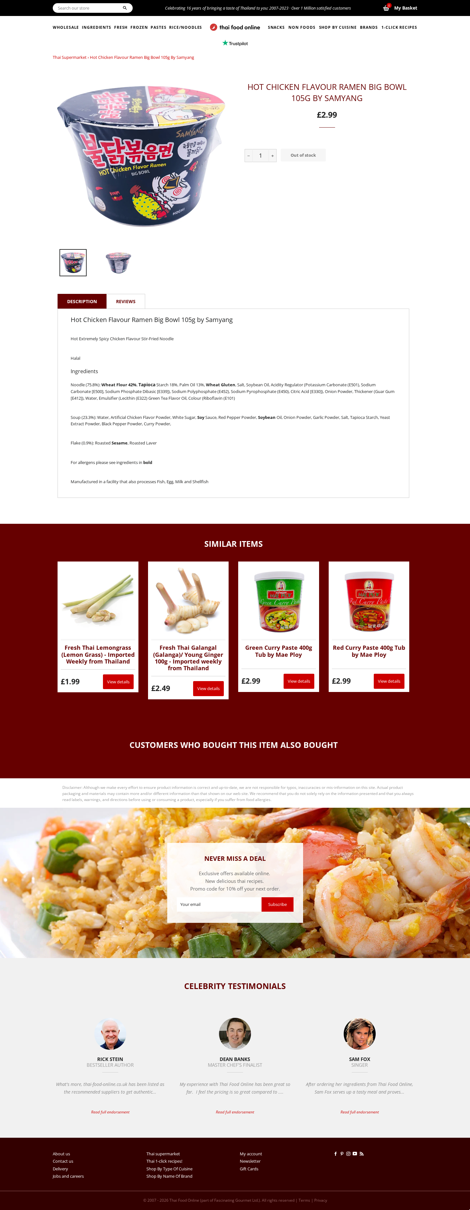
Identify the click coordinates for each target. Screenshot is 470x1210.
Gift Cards (249, 1169)
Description (82, 301)
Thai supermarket (70, 57)
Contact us (63, 1161)
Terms (304, 1200)
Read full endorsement (110, 1112)
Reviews (126, 301)
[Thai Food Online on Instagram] (349, 1154)
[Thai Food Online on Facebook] (336, 1154)
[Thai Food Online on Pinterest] (343, 1154)
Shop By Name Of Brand (169, 1176)
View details (118, 682)
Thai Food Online (184, 1200)
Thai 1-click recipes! (164, 1161)
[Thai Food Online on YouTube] (356, 1154)
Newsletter (250, 1161)
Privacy (320, 1200)
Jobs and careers (68, 1176)
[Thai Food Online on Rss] (362, 1154)
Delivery (60, 1169)
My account (251, 1154)
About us (61, 1154)
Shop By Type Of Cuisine (169, 1169)
